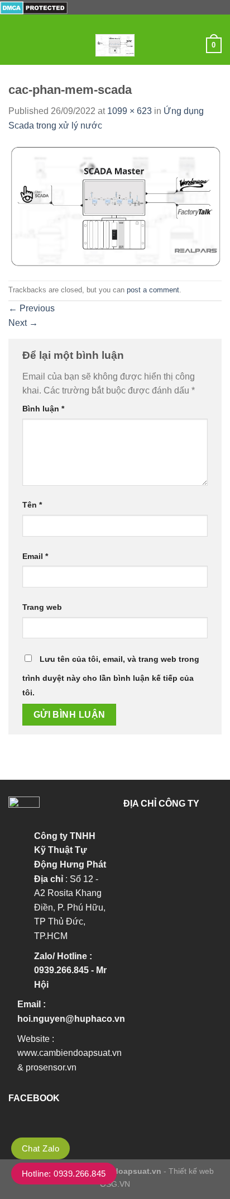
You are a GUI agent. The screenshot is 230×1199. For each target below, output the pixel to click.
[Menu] (15, 45)
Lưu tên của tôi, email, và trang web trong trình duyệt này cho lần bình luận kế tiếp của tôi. (110, 676)
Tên (32, 504)
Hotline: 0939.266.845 (64, 1173)
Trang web (42, 607)
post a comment (153, 290)
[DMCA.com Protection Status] (34, 7)
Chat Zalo (40, 1148)
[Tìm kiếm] (193, 45)
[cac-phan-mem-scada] (115, 206)
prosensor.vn (51, 1067)
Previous (31, 308)
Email (35, 556)
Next (23, 323)
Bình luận (43, 408)
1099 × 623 (129, 111)
